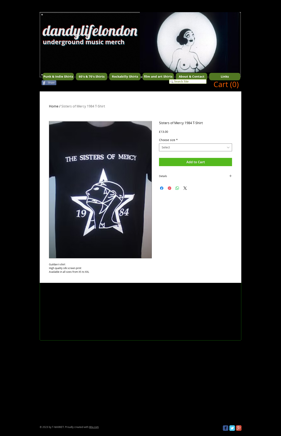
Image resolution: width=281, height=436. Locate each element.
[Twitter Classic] (232, 428)
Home (53, 106)
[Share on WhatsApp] (177, 188)
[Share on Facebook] (161, 188)
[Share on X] (185, 188)
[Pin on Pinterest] (169, 188)
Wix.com (94, 427)
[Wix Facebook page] (225, 428)
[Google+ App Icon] (239, 428)
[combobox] (195, 147)
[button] (190, 49)
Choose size (168, 140)
